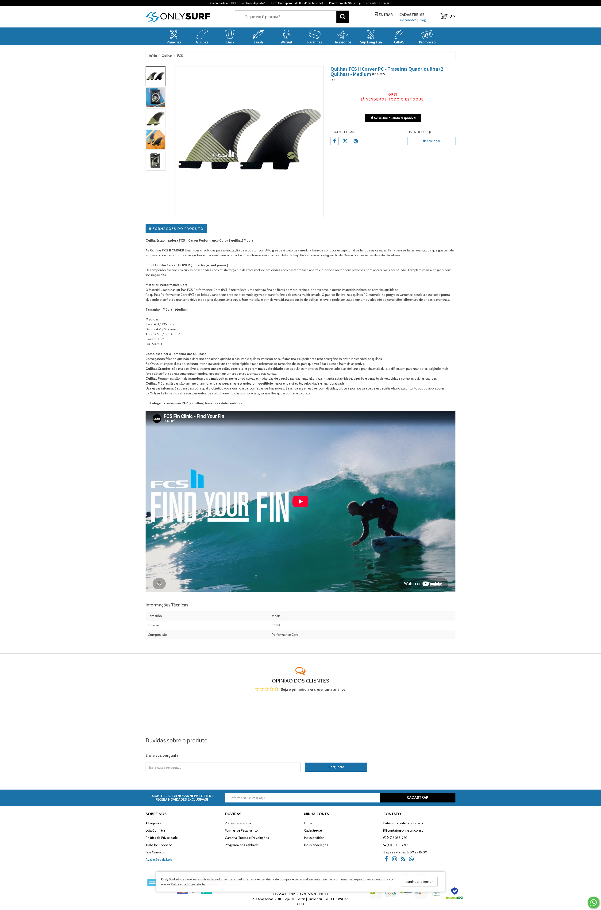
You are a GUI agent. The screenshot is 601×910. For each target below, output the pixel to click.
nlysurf (157, 364)
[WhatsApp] (413, 860)
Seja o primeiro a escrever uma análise (313, 689)
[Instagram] (396, 860)
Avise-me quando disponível (394, 118)
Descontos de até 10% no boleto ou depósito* (237, 3)
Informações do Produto (176, 229)
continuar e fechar (419, 881)
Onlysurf (156, 393)
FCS (333, 80)
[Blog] (404, 860)
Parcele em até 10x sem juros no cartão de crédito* (361, 3)
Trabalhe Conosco (159, 845)
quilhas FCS (184, 290)
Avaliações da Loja (159, 859)
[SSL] (376, 894)
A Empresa (153, 823)
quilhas (313, 299)
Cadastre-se (411, 14)
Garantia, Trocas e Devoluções (247, 838)
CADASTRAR (417, 797)
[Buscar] (342, 17)
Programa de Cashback (241, 845)
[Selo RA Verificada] (455, 894)
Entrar (386, 14)
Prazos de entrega (238, 823)
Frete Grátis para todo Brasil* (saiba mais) (297, 3)
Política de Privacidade (188, 884)
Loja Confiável (156, 830)
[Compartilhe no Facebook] (335, 141)
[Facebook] (387, 860)
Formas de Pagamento (241, 830)
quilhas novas (274, 388)
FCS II (166, 250)
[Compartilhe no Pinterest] (356, 141)
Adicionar (433, 141)
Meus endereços (316, 845)
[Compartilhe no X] (345, 141)
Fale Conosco (156, 852)
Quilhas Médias (157, 383)
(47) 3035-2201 (397, 838)
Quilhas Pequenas (159, 378)
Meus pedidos (314, 838)
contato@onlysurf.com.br (405, 830)
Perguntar (336, 767)
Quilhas (198, 354)
